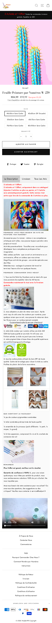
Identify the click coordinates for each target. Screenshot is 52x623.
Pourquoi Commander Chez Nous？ (26, 557)
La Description (11, 178)
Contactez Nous (26, 540)
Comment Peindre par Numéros (26, 561)
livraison (26, 578)
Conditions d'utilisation (26, 591)
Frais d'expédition (14, 100)
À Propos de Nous (26, 536)
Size (26, 109)
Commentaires (25, 544)
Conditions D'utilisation (26, 587)
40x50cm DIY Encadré (36, 113)
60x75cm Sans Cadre (37, 119)
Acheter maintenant (26, 152)
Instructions (26, 565)
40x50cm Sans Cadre (15, 113)
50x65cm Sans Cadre (15, 119)
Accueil (25, 88)
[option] (26, 15)
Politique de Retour (26, 574)
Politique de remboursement (26, 595)
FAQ (26, 553)
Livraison (26, 178)
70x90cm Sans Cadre (15, 125)
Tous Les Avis (40, 178)
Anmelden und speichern (26, 603)
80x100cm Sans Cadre (36, 125)
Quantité (26, 131)
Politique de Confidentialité (26, 583)
